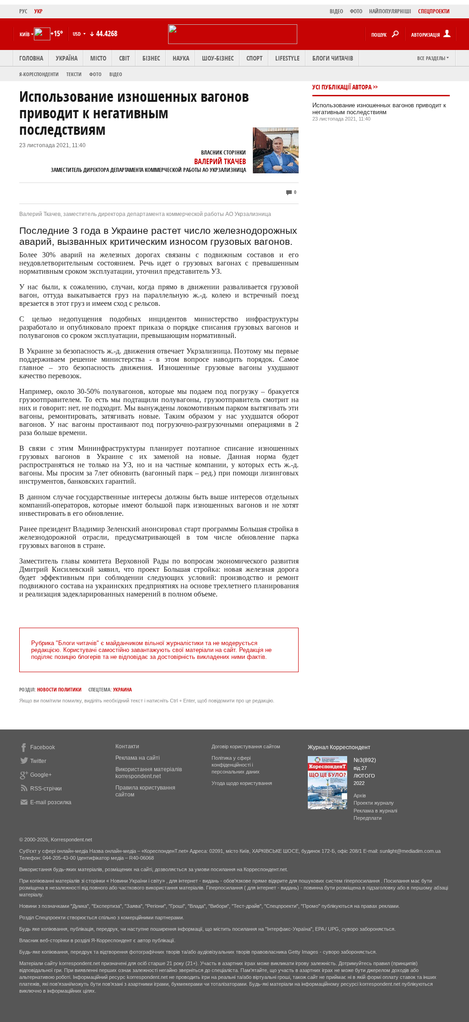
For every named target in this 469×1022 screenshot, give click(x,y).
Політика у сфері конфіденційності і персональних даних (236, 764)
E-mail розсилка (50, 802)
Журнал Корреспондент (339, 747)
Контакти (127, 746)
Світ (124, 58)
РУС (23, 11)
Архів (360, 795)
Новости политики (59, 689)
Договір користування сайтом (246, 746)
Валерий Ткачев (220, 161)
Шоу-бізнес (218, 58)
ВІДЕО (336, 11)
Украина (122, 689)
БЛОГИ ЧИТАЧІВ (332, 58)
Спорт (254, 58)
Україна (66, 58)
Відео (115, 74)
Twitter (38, 761)
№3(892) (365, 760)
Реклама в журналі (375, 810)
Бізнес (151, 58)
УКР (38, 11)
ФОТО (356, 11)
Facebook (42, 747)
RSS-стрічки (46, 788)
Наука (181, 58)
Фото (95, 74)
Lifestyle (287, 58)
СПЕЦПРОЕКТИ (434, 11)
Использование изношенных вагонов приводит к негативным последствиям (379, 109)
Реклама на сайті (137, 758)
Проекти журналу (374, 803)
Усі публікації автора (341, 87)
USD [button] (77, 33)
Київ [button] (25, 34)
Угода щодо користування (242, 783)
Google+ (41, 775)
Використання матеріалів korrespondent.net (148, 772)
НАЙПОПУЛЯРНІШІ (390, 11)
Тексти (74, 74)
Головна (31, 58)
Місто (98, 58)
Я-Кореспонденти (39, 74)
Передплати (368, 818)
